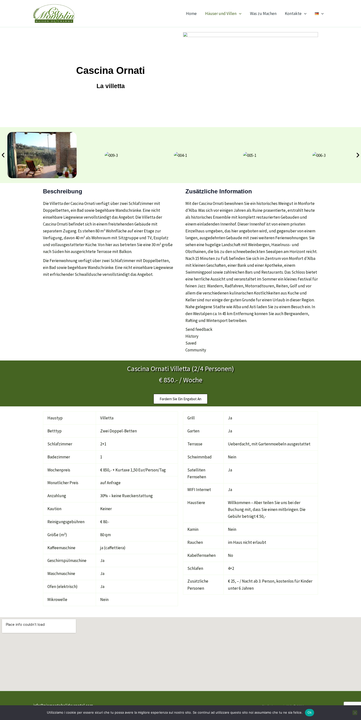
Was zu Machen (263, 13)
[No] (354, 712)
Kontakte (293, 13)
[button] (238, 13)
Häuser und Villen (220, 13)
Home (191, 13)
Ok (309, 712)
